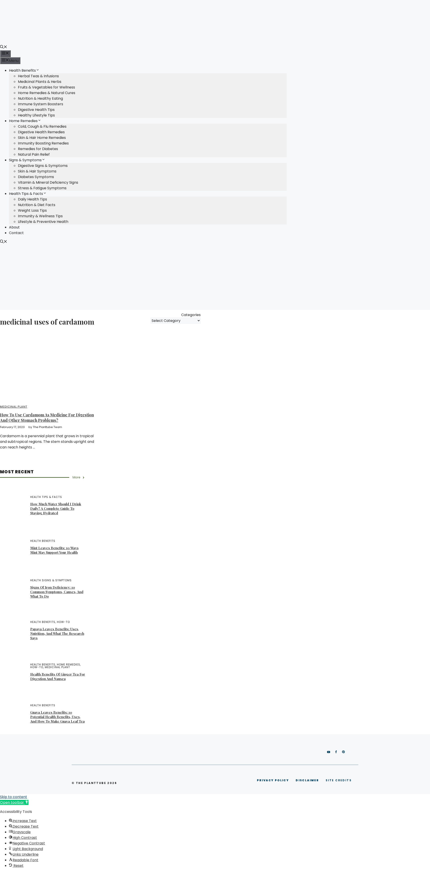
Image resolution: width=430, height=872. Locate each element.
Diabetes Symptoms (36, 176)
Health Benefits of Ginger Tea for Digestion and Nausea (57, 676)
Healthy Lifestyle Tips (36, 115)
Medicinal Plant (13, 407)
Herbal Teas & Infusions (38, 76)
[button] (14, 802)
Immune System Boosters (40, 104)
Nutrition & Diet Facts (36, 204)
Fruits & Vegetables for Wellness (46, 87)
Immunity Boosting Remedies (43, 143)
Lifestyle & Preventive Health (43, 221)
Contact (16, 232)
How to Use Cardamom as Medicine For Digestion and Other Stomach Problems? (47, 417)
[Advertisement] (215, 278)
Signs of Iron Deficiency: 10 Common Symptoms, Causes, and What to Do (56, 592)
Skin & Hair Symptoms (37, 171)
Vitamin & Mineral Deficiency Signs (48, 182)
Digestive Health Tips (36, 109)
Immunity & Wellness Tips (40, 216)
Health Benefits (22, 70)
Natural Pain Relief (34, 154)
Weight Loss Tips (32, 210)
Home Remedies (23, 120)
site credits (339, 780)
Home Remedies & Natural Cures (46, 92)
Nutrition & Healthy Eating (40, 98)
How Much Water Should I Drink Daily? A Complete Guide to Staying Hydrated (55, 508)
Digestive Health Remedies (41, 132)
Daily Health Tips (32, 199)
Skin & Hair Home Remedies (42, 137)
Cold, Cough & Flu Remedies (42, 126)
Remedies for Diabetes (38, 148)
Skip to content (13, 796)
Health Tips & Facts (26, 193)
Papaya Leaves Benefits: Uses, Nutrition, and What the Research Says (57, 633)
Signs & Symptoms (25, 160)
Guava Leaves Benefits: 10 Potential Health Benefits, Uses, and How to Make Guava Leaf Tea (57, 716)
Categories (191, 314)
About (14, 227)
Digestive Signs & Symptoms (43, 165)
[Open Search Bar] (3, 47)
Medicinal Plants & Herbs (39, 81)
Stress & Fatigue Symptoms (42, 188)
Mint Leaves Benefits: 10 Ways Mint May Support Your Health (54, 550)
